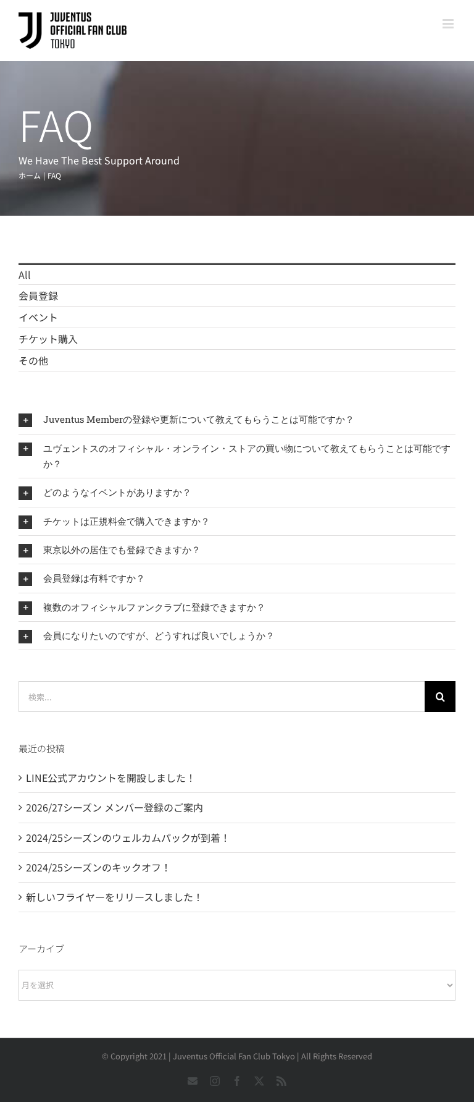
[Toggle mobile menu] (449, 23)
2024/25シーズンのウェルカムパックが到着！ (128, 837)
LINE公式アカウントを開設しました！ (111, 777)
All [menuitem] (25, 274)
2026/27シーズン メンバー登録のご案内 (114, 807)
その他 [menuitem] (33, 360)
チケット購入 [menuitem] (48, 338)
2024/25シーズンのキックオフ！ (98, 867)
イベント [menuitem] (38, 317)
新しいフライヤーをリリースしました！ (114, 896)
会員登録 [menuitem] (38, 295)
